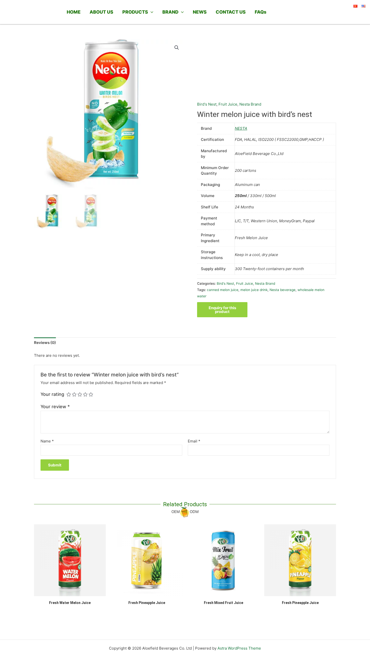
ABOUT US (101, 12)
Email (194, 441)
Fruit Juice (227, 104)
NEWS (200, 12)
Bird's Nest (206, 104)
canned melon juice (222, 290)
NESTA (241, 128)
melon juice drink (254, 290)
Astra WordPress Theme (239, 648)
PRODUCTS (135, 12)
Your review (55, 406)
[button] (150, 12)
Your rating (52, 394)
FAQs (260, 12)
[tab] (45, 342)
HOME (74, 12)
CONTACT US (231, 12)
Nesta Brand (250, 104)
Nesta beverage (282, 290)
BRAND (170, 12)
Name (47, 441)
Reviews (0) (45, 342)
